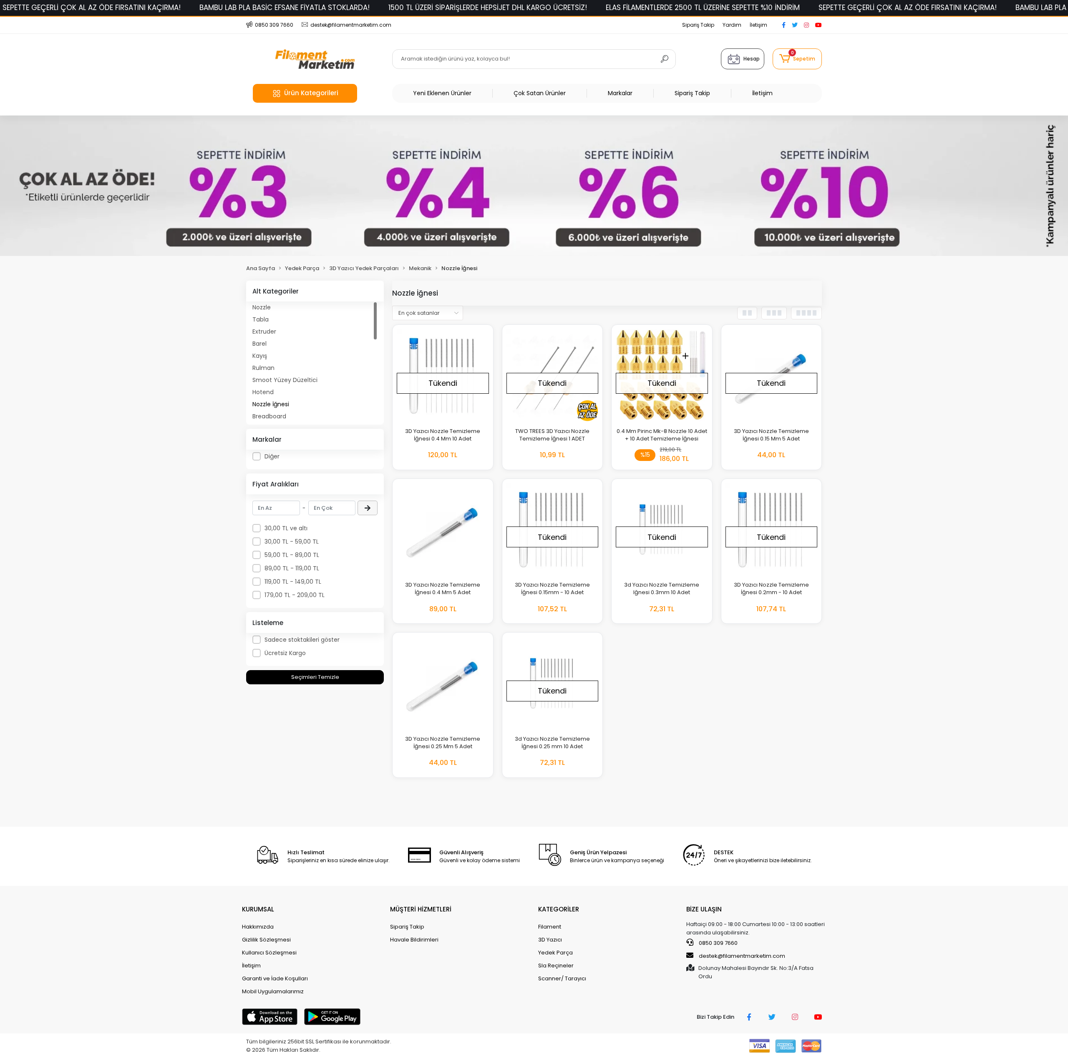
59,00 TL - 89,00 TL (291, 555)
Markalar (620, 93)
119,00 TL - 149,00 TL (292, 581)
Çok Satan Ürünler (540, 93)
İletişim (758, 24)
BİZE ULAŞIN (704, 909)
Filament (549, 927)
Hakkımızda (258, 927)
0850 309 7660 (718, 943)
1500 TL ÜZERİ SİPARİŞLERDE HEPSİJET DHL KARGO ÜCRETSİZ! (487, 8)
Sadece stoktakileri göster (302, 639)
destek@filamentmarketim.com (742, 956)
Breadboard (269, 416)
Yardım (732, 24)
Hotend (263, 392)
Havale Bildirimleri (414, 940)
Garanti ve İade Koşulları (275, 978)
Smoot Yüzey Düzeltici (284, 380)
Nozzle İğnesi (270, 404)
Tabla (260, 319)
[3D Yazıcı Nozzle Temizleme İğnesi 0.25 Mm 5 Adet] (443, 683)
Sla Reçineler (556, 965)
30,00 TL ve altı (285, 528)
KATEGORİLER (558, 909)
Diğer (272, 456)
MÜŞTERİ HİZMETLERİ (420, 909)
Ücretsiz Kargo (285, 653)
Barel (259, 343)
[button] (797, 59)
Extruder (264, 331)
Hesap (751, 58)
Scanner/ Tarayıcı (562, 978)
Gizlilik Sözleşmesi (266, 940)
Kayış (259, 356)
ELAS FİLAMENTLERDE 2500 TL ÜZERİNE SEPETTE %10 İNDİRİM (703, 8)
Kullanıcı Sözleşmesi (269, 953)
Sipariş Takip (698, 24)
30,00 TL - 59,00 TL (291, 541)
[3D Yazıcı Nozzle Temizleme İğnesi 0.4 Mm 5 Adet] (443, 529)
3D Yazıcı (550, 940)
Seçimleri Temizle (315, 677)
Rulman (263, 368)
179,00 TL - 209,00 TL (294, 595)
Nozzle (261, 307)
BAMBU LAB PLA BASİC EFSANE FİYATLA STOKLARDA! (284, 8)
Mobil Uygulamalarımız (273, 991)
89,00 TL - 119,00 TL (291, 568)
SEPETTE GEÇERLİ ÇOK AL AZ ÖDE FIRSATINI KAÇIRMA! (92, 8)
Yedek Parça (555, 953)
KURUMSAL (258, 909)
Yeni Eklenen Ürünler (442, 93)
